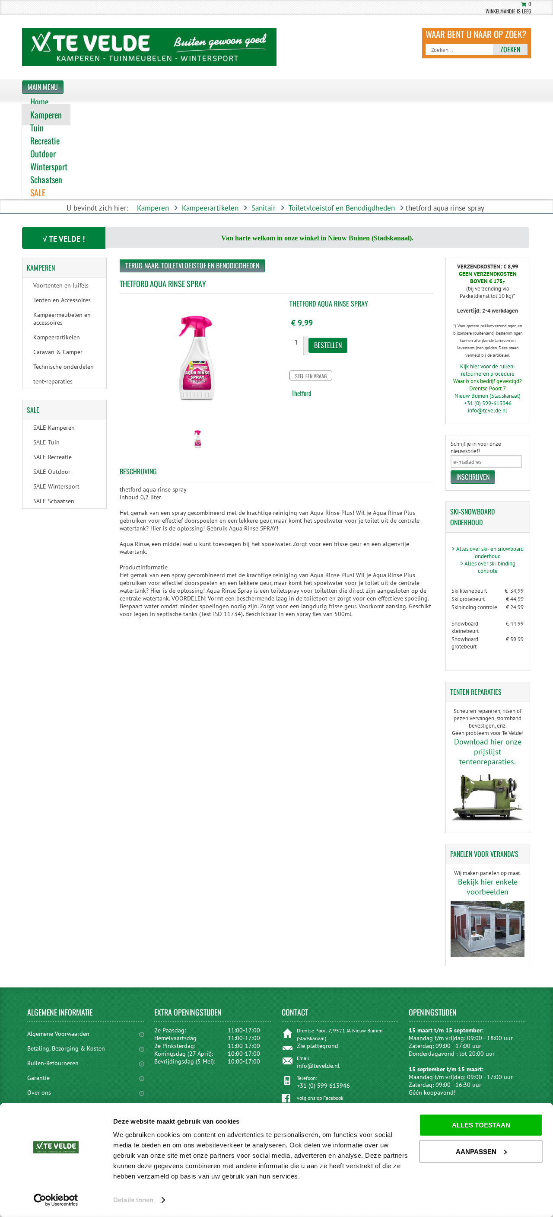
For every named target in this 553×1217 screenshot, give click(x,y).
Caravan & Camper (58, 352)
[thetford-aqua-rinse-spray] (198, 453)
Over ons (39, 1092)
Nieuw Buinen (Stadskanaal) (487, 395)
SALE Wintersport (56, 486)
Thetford (301, 393)
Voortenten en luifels (61, 285)
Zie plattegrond (317, 1046)
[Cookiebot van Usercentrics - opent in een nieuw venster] (56, 1200)
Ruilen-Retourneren (53, 1063)
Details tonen (133, 1200)
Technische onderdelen (63, 367)
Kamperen (153, 208)
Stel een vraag (311, 376)
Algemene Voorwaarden (58, 1034)
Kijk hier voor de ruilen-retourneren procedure (487, 370)
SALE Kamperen (54, 427)
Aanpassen (476, 1151)
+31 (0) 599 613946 (323, 1085)
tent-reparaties (53, 381)
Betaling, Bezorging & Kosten (66, 1048)
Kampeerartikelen (210, 208)
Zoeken (510, 49)
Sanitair (263, 208)
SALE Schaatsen (53, 501)
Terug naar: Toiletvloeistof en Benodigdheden (192, 265)
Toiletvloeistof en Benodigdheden (342, 208)
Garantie (38, 1078)
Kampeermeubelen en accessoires (62, 318)
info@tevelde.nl (487, 410)
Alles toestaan (481, 1125)
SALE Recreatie (52, 457)
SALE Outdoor (51, 472)
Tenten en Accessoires (62, 300)
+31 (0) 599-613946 (488, 403)
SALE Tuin (46, 442)
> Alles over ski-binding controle (487, 567)
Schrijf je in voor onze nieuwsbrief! (476, 447)
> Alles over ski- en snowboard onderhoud (488, 552)
